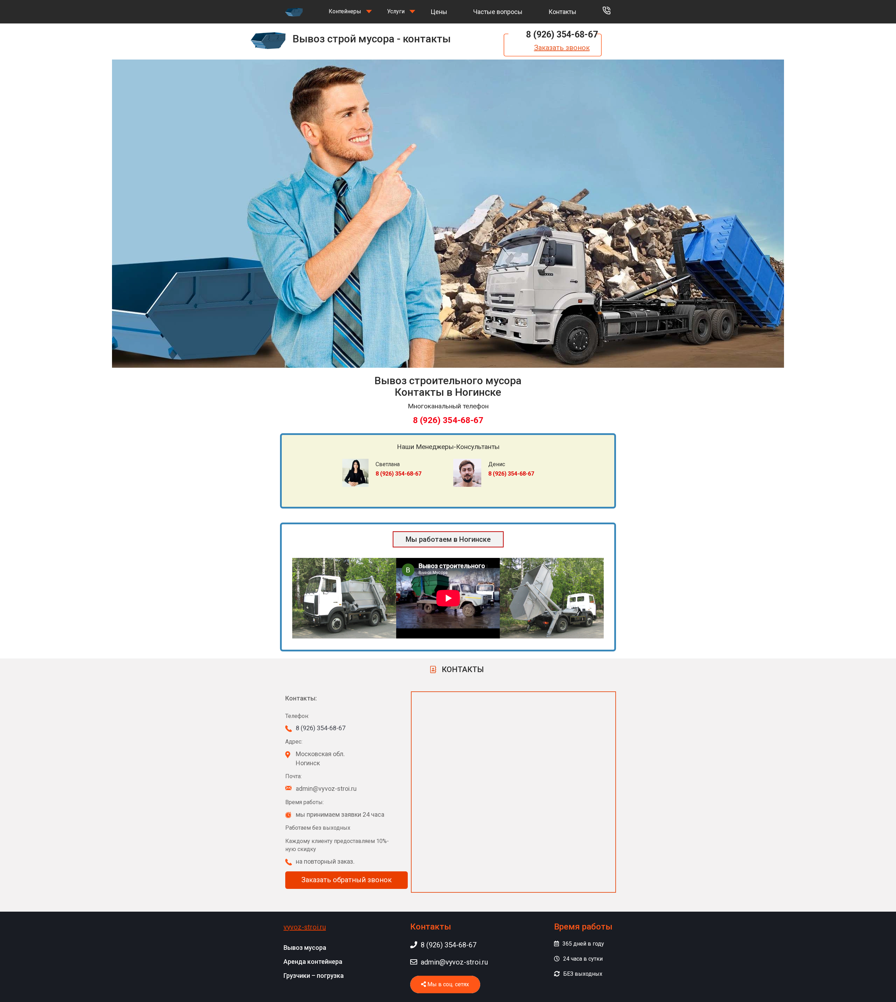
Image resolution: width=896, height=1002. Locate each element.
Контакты (562, 11)
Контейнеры (345, 11)
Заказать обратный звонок (346, 880)
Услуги (396, 11)
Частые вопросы (498, 11)
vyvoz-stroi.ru (305, 927)
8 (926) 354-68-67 (562, 34)
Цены (438, 11)
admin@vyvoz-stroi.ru (454, 962)
